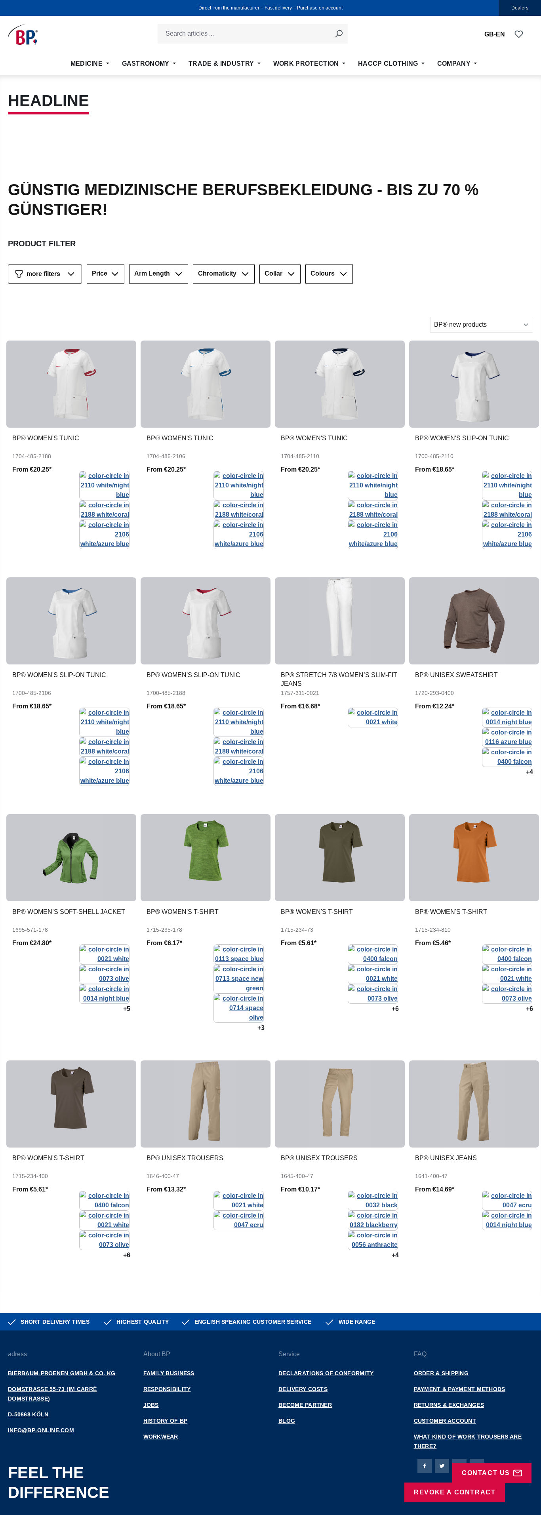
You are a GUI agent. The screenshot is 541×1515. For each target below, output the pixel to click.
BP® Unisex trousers (185, 1158)
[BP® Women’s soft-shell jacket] (71, 857)
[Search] (339, 34)
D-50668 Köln (28, 1414)
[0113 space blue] (238, 953)
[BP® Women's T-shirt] (205, 857)
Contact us (486, 1472)
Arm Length (152, 273)
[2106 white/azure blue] (104, 534)
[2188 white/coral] (104, 509)
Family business (168, 1373)
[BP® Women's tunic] (71, 384)
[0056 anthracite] (373, 1239)
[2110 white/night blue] (104, 485)
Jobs (151, 1405)
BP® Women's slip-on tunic (462, 438)
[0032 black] (373, 1200)
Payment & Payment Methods (459, 1389)
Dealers (519, 8)
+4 (529, 772)
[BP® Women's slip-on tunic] (474, 384)
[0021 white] (373, 717)
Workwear (160, 1436)
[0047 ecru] (238, 1219)
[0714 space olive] (238, 1007)
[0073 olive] (104, 973)
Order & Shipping (441, 1373)
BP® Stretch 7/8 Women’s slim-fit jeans (339, 679)
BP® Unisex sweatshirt (456, 675)
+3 (261, 1027)
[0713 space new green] (238, 978)
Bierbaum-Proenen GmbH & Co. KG (61, 1373)
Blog (286, 1421)
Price (99, 273)
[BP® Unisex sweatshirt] (474, 620)
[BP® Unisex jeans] (474, 1104)
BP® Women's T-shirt (183, 911)
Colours (323, 273)
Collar (273, 273)
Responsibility (167, 1389)
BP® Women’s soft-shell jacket (68, 911)
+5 (126, 1008)
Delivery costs (303, 1389)
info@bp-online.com (41, 1430)
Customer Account (445, 1421)
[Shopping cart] (528, 34)
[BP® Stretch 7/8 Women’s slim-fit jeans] (340, 620)
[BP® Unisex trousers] (205, 1104)
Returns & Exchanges (449, 1405)
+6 (395, 1008)
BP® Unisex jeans (446, 1158)
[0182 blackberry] (373, 1219)
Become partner (305, 1405)
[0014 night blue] (507, 717)
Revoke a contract (454, 1492)
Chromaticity (217, 273)
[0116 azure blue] (507, 736)
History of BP (165, 1421)
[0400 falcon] (507, 756)
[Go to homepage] (23, 34)
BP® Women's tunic (45, 438)
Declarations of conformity (325, 1373)
